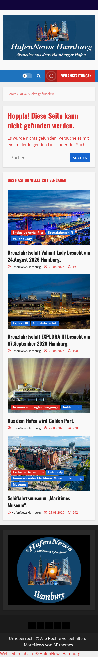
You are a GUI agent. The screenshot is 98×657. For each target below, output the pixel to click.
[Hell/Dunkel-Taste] (27, 75)
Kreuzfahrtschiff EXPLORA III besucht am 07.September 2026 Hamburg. (49, 340)
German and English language (36, 407)
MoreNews (34, 645)
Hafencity (55, 472)
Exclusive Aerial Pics (28, 232)
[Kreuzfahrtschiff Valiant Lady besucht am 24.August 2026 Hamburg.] (49, 217)
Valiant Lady (22, 239)
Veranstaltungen (76, 76)
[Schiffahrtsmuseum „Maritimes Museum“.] (49, 463)
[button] (8, 76)
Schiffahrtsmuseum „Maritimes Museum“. (39, 501)
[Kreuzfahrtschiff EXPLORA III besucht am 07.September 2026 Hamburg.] (49, 301)
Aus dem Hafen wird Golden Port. (41, 420)
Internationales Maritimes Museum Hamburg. (47, 478)
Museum (19, 484)
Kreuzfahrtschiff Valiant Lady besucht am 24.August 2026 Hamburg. (49, 256)
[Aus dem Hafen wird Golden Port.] (49, 385)
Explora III (20, 323)
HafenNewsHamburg (26, 267)
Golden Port (72, 407)
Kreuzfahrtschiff (60, 232)
